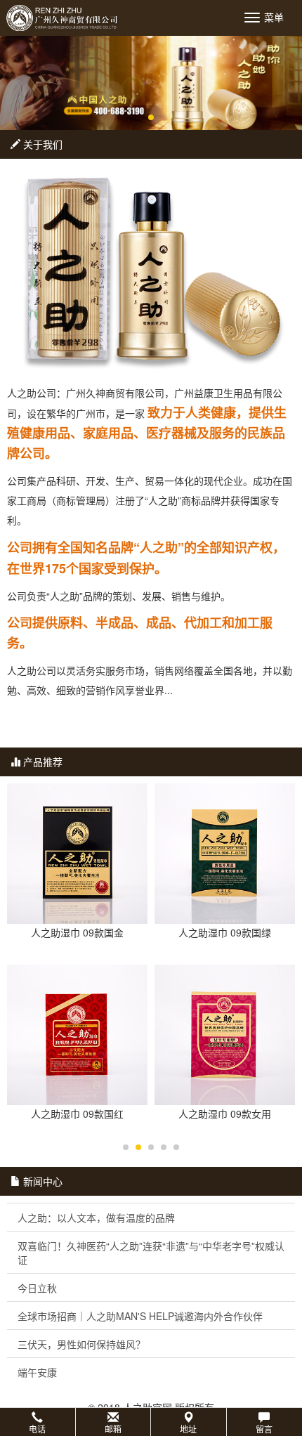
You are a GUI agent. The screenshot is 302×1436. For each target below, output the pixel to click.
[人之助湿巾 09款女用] (225, 1035)
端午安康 (37, 1372)
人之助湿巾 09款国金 (77, 932)
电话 (37, 1429)
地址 (188, 1429)
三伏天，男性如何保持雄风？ (81, 1344)
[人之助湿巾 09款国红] (77, 1035)
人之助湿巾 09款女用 (224, 1114)
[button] (151, 1422)
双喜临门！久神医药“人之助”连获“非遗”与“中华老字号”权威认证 (151, 1253)
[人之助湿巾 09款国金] (77, 853)
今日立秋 (37, 1288)
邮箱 (113, 1429)
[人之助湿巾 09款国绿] (225, 853)
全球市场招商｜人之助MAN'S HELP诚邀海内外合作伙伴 (140, 1316)
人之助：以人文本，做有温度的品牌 (96, 1217)
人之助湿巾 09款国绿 (224, 932)
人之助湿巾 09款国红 (77, 1114)
